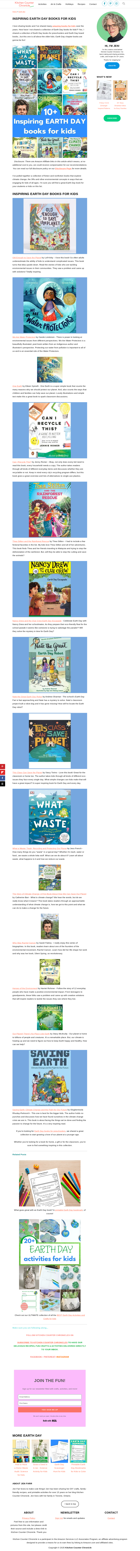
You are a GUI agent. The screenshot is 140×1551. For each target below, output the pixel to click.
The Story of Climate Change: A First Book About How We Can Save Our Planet (49, 894)
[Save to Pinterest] (2, 766)
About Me (112, 65)
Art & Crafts (56, 4)
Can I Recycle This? (22, 462)
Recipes (81, 4)
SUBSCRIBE (112, 118)
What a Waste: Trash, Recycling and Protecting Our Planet (40, 848)
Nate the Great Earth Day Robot (27, 697)
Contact (93, 4)
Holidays (69, 4)
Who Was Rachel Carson (24, 943)
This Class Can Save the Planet (27, 772)
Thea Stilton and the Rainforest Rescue (31, 541)
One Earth (17, 386)
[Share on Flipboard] (2, 772)
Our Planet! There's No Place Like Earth (31, 1034)
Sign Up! (59, 1518)
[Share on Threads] (2, 783)
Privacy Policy (28, 1518)
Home (15, 12)
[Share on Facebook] (2, 778)
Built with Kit (50, 1421)
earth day (22, 12)
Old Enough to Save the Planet (27, 258)
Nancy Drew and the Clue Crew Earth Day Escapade (37, 621)
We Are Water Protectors (24, 337)
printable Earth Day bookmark (69, 1210)
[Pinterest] (110, 3)
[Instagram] (116, 3)
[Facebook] (104, 3)
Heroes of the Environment (25, 988)
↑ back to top (70, 1504)
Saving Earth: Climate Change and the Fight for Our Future (40, 1110)
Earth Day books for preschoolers (50, 1131)
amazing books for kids (64, 26)
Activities (42, 4)
